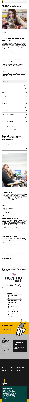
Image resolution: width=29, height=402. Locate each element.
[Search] (4, 1)
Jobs (2, 367)
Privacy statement (5, 368)
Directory (12, 367)
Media (4, 75)
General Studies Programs (12, 300)
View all (26, 85)
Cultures (10, 73)
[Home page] (2, 1)
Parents (18, 370)
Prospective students (20, 367)
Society (14, 73)
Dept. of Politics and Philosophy (13, 311)
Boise (5, 228)
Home (2, 32)
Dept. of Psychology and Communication (12, 314)
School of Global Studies (12, 302)
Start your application (7, 329)
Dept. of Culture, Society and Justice (12, 296)
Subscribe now (22, 350)
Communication (5, 73)
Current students (20, 368)
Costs (19, 1)
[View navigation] (26, 1)
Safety (12, 370)
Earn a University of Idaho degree (7, 220)
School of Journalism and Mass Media (13, 307)
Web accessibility (5, 370)
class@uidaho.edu (5, 345)
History (11, 75)
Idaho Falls (9, 228)
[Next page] (23, 126)
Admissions (22, 1)
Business (18, 73)
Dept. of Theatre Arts (11, 316)
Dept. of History (10, 304)
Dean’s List (11, 244)
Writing (7, 75)
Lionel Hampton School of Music (13, 309)
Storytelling (23, 73)
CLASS (5, 32)
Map (11, 368)
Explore (15, 1)
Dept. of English (10, 298)
